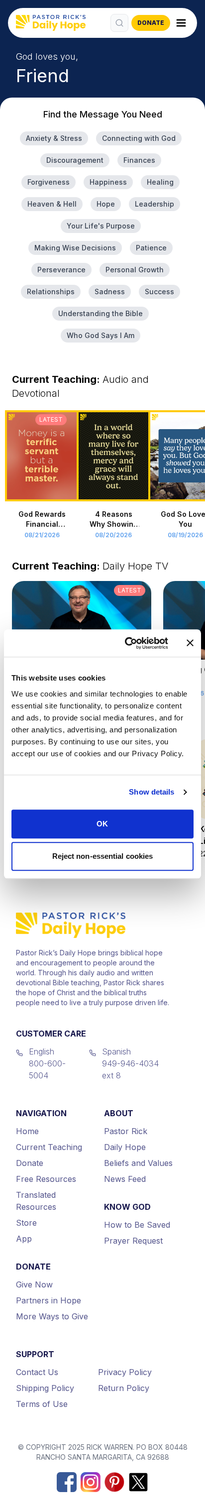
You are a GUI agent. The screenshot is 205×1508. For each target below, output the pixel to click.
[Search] (119, 23)
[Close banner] (190, 643)
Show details (151, 792)
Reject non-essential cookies (102, 856)
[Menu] (181, 23)
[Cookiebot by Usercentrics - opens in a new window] (127, 643)
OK (102, 823)
